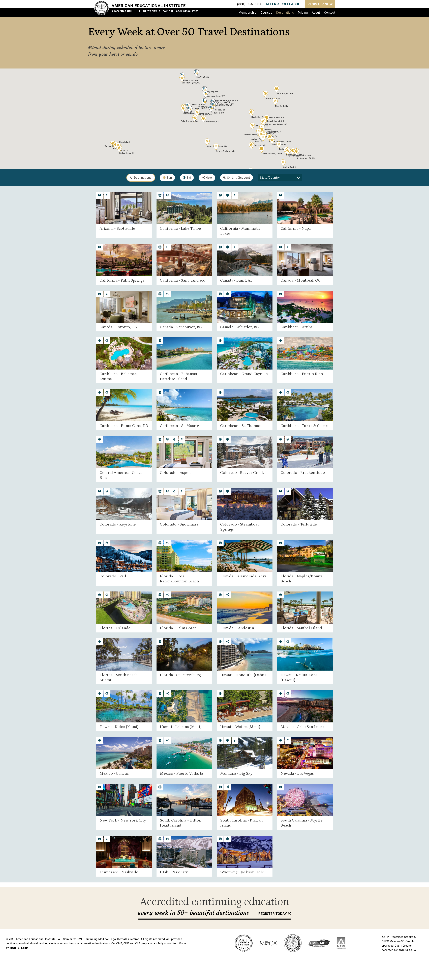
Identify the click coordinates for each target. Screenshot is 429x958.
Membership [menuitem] (247, 12)
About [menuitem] (316, 12)
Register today (272, 914)
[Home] (103, 8)
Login (24, 947)
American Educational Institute (149, 5)
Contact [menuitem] (329, 12)
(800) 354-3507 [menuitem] (249, 4)
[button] (194, 118)
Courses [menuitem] (266, 12)
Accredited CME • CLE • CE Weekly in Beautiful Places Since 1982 (155, 11)
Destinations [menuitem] (285, 12)
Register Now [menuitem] (320, 4)
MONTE (14, 947)
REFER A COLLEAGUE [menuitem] (283, 4)
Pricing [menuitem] (303, 12)
